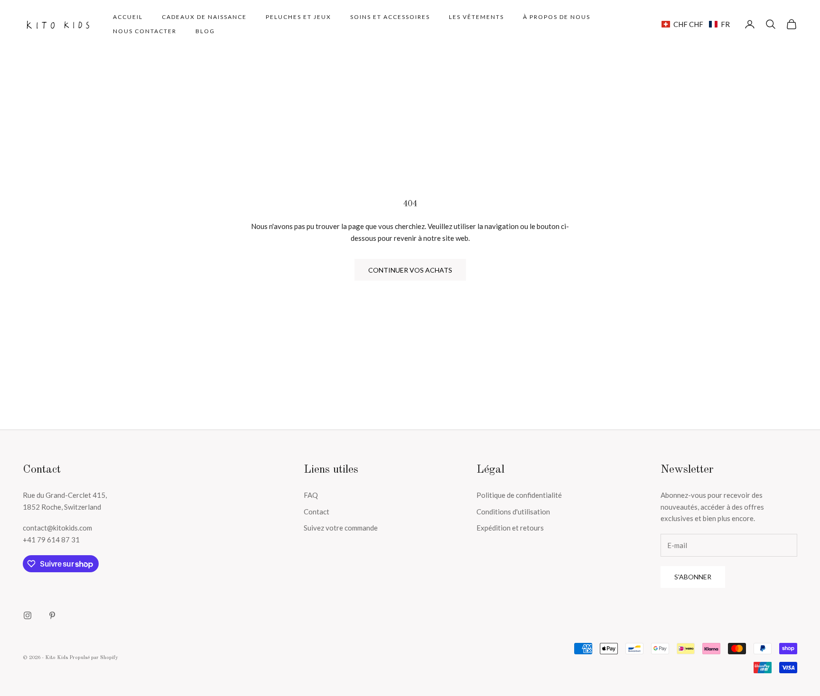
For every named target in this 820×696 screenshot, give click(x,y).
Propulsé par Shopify (93, 657)
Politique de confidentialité (519, 495)
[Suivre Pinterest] (52, 615)
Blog (205, 31)
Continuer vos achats (410, 270)
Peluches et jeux (298, 16)
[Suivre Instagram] (27, 615)
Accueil (128, 16)
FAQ (311, 495)
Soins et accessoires (390, 16)
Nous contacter (145, 31)
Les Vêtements (476, 16)
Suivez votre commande (341, 527)
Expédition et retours (510, 527)
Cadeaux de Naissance (204, 16)
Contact (316, 511)
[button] (696, 24)
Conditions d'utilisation (513, 511)
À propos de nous (556, 16)
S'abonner (692, 577)
